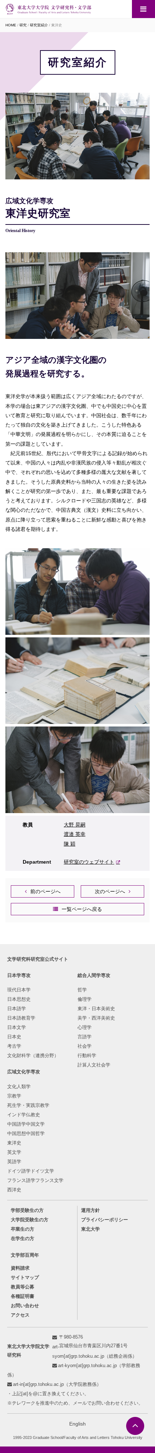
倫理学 (85, 999)
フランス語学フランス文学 (35, 1180)
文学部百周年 (25, 1255)
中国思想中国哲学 (26, 1133)
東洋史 (14, 1143)
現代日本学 (19, 989)
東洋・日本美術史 (96, 1008)
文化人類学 (19, 1086)
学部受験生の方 (27, 1210)
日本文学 (16, 1027)
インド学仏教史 (23, 1114)
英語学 (14, 1161)
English (77, 1424)
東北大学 (90, 1229)
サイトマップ (25, 1277)
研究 (23, 25)
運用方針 (90, 1210)
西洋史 (14, 1189)
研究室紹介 (39, 25)
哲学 (82, 989)
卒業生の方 (22, 1229)
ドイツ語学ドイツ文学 (30, 1171)
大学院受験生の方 (29, 1219)
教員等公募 (22, 1287)
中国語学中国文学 (26, 1124)
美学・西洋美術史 (96, 1018)
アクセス (20, 1315)
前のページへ (45, 891)
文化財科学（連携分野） (33, 1055)
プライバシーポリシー (104, 1219)
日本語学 (16, 1008)
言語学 (85, 1036)
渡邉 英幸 (74, 834)
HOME (10, 25)
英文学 (14, 1152)
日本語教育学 (21, 1018)
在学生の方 (22, 1238)
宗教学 (14, 1096)
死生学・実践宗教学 (28, 1105)
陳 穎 (69, 844)
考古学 (14, 1046)
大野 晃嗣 (74, 825)
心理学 (85, 1027)
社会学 (85, 1046)
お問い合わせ (25, 1305)
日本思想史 (19, 999)
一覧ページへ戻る (82, 909)
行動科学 (87, 1055)
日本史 (14, 1036)
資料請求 (20, 1268)
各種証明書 (22, 1296)
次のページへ (110, 891)
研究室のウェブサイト (89, 862)
